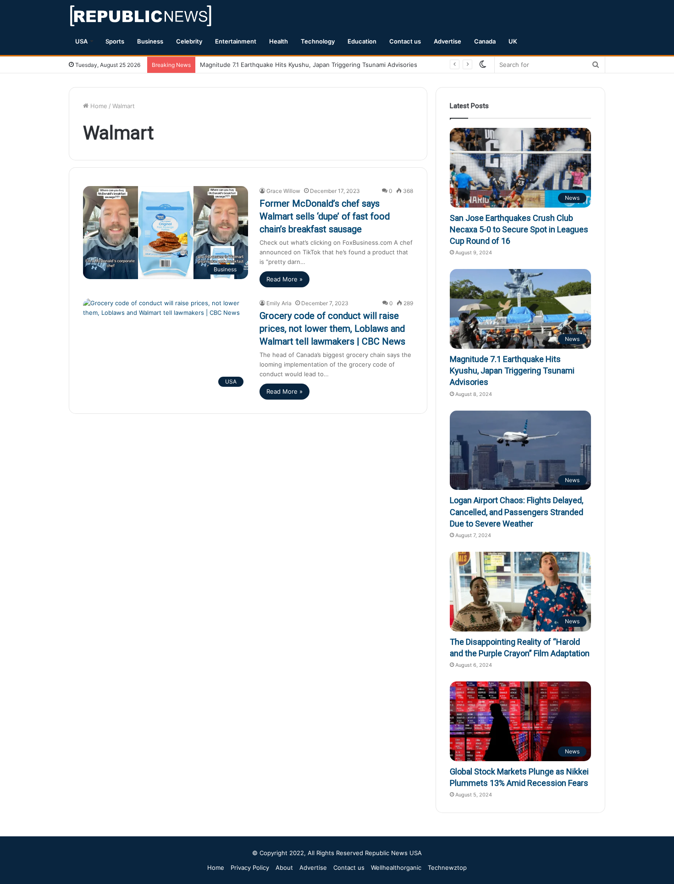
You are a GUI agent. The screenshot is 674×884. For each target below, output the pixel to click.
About (284, 867)
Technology (318, 41)
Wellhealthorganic (396, 867)
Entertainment (235, 41)
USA (81, 41)
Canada (485, 41)
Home (97, 106)
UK (512, 41)
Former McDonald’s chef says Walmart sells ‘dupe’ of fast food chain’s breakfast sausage (325, 216)
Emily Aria (279, 303)
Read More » (284, 279)
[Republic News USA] (141, 16)
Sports (114, 41)
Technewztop (447, 867)
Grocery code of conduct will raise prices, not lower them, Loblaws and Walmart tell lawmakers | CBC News (332, 328)
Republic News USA (393, 853)
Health (278, 41)
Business (150, 41)
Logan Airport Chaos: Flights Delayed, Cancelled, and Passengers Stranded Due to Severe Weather (516, 511)
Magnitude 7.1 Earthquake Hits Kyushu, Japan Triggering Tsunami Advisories (308, 64)
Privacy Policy (250, 867)
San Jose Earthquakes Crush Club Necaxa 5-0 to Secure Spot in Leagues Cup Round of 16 (519, 229)
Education (362, 41)
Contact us (405, 41)
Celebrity (189, 41)
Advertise (447, 41)
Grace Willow (283, 190)
